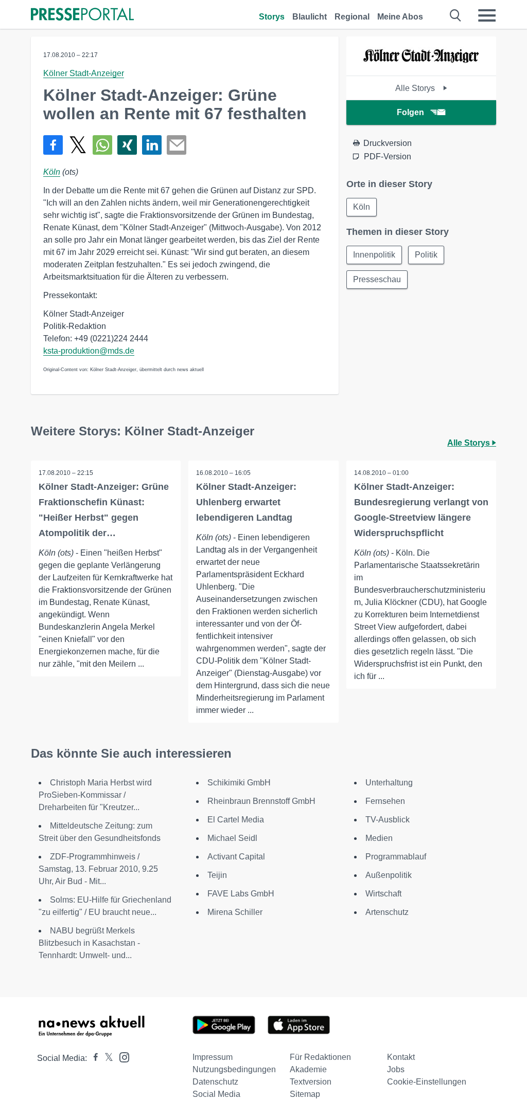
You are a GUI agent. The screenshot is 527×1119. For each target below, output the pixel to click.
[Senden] (176, 145)
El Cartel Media (235, 819)
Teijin (217, 875)
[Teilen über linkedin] (152, 145)
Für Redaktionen (320, 1057)
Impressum (212, 1057)
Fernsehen (385, 801)
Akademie (308, 1069)
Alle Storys (416, 88)
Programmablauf (395, 856)
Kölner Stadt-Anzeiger (83, 73)
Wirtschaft (383, 893)
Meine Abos (400, 16)
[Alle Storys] (421, 66)
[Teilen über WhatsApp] (102, 145)
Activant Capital (236, 856)
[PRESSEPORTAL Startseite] (82, 15)
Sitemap (305, 1094)
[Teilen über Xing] (127, 145)
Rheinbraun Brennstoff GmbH (261, 801)
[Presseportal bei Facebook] (92, 1058)
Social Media (216, 1094)
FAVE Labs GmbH (240, 893)
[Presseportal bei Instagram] (121, 1056)
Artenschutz (387, 912)
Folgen (410, 112)
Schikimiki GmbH (239, 782)
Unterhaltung (389, 782)
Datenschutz (215, 1081)
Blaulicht (309, 16)
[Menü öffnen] (487, 15)
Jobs (396, 1069)
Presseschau (377, 279)
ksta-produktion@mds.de (88, 350)
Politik (426, 254)
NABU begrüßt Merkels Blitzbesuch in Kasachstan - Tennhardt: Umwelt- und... (89, 943)
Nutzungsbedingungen (234, 1069)
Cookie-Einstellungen (426, 1081)
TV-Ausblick (387, 819)
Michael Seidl (232, 838)
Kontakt (401, 1057)
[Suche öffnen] (455, 15)
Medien (379, 838)
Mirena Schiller (234, 912)
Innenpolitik (374, 254)
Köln (51, 172)
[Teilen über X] (77, 145)
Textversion (310, 1081)
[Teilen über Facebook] (53, 145)
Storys (272, 16)
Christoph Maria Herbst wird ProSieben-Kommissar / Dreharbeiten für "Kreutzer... (95, 795)
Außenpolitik (388, 875)
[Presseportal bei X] (105, 1058)
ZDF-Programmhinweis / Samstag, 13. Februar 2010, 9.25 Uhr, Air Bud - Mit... (98, 869)
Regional (352, 16)
